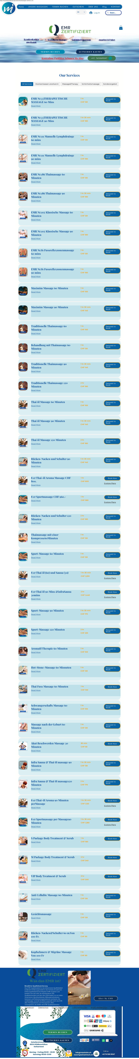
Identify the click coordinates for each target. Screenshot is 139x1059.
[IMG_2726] (107, 1040)
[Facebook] (111, 1040)
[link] (53, 100)
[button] (121, 27)
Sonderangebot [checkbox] (110, 84)
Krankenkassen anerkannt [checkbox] (47, 84)
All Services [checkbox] (27, 84)
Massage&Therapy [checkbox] (70, 84)
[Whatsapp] (103, 1040)
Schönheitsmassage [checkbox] (90, 84)
